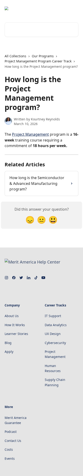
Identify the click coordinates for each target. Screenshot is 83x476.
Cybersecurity (55, 343)
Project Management (30, 134)
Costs (9, 449)
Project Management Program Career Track (38, 61)
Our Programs (43, 56)
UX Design (53, 333)
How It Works (15, 325)
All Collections (15, 56)
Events (10, 458)
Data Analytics (56, 325)
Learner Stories (16, 333)
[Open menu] (74, 8)
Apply (9, 351)
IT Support (53, 316)
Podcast (11, 431)
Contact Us (13, 440)
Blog (8, 343)
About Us (12, 316)
